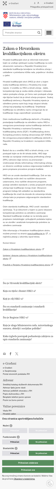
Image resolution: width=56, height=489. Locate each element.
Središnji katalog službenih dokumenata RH (22, 384)
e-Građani (48, 3)
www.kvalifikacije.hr (36, 233)
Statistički (8, 448)
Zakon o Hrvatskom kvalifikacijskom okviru (22, 249)
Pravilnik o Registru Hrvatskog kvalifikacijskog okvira (26, 265)
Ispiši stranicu (4, 353)
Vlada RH (7, 410)
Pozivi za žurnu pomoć (13, 400)
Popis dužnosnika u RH (13, 394)
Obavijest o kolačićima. (24, 479)
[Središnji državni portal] (15, 3)
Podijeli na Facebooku (10, 353)
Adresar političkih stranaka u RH (17, 391)
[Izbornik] (49, 32)
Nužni (6, 425)
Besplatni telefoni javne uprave (17, 397)
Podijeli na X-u (16, 353)
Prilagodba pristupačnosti (41, 7)
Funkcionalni (9, 437)
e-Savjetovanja (9, 371)
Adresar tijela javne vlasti (14, 387)
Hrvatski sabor (9, 414)
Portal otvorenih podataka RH (16, 374)
